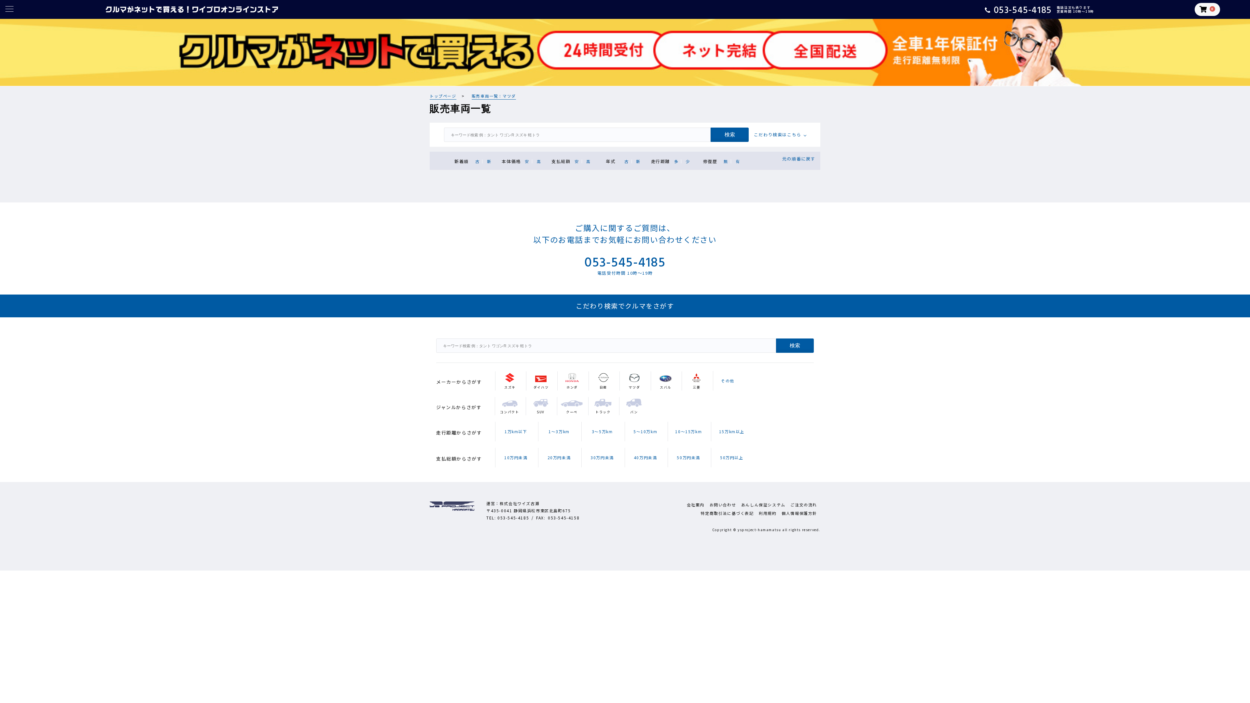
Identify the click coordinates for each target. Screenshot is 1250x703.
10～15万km (688, 431)
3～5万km (602, 431)
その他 (727, 380)
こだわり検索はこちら (777, 134)
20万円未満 (559, 457)
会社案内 (695, 504)
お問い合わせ (723, 504)
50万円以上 (731, 457)
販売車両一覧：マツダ (494, 96)
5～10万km (645, 431)
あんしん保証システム (763, 504)
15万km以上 (731, 431)
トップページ (443, 96)
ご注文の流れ (803, 504)
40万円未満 (645, 457)
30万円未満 (602, 457)
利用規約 (767, 513)
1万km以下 (516, 431)
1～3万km (559, 431)
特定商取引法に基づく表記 (727, 513)
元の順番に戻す (798, 159)
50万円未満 (688, 457)
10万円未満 (516, 457)
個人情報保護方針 (799, 513)
